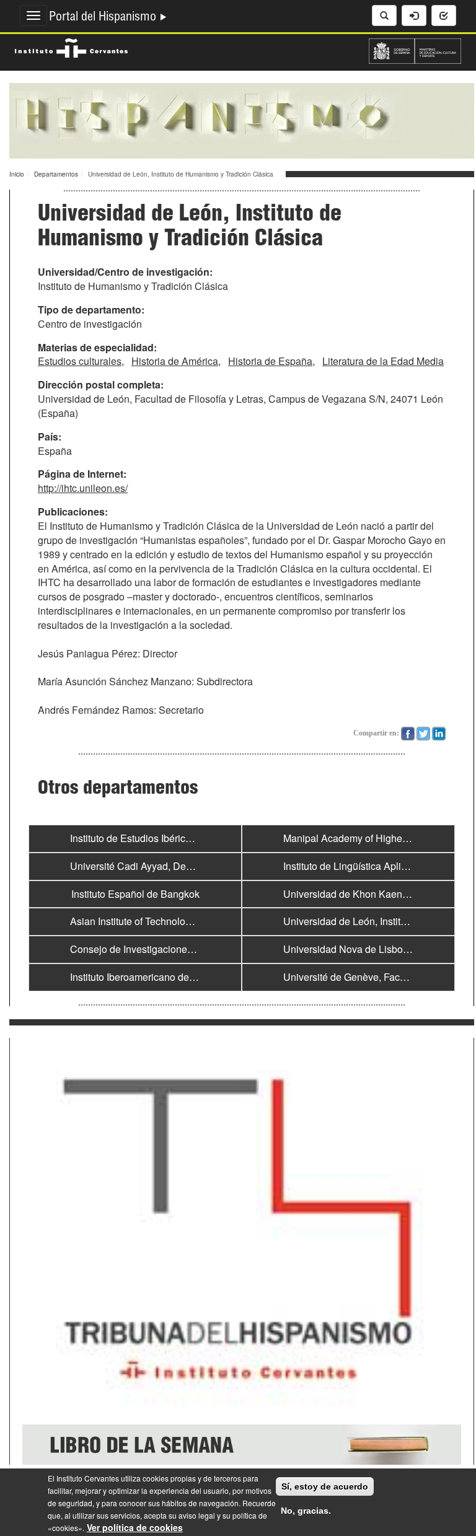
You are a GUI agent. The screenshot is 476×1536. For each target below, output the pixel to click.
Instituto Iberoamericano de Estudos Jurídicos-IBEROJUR (197, 977)
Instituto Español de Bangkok (135, 894)
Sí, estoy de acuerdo (324, 1486)
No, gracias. (306, 1511)
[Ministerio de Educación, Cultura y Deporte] (415, 49)
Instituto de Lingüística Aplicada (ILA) (364, 866)
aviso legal (196, 1515)
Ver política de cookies (135, 1527)
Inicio (16, 174)
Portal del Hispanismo (104, 18)
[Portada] (241, 119)
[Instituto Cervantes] (71, 46)
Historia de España (270, 361)
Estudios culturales (79, 361)
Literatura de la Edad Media (383, 361)
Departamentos (56, 174)
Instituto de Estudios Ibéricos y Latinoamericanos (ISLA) (192, 838)
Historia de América (174, 361)
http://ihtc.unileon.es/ (83, 488)
